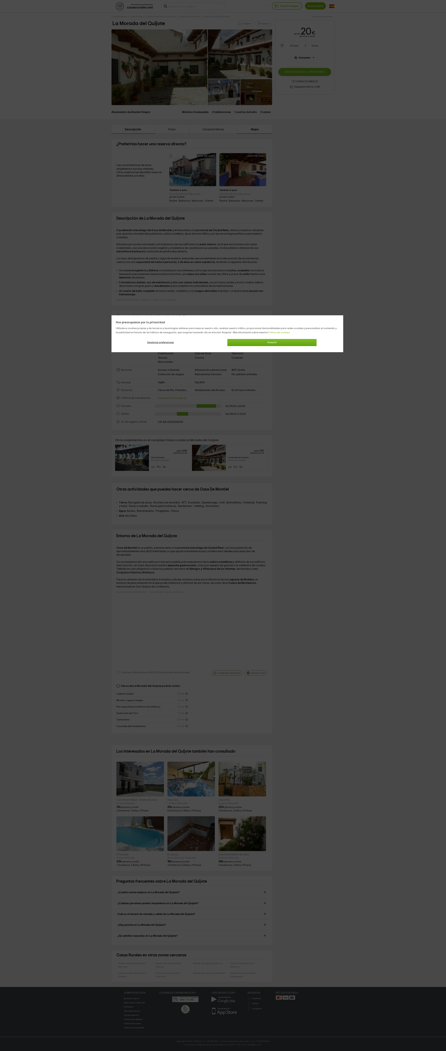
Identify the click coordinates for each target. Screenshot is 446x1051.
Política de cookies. (279, 332)
